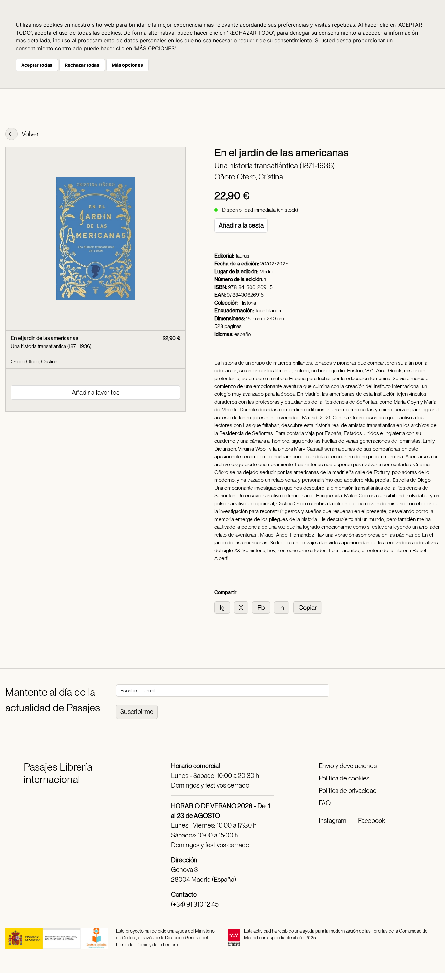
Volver (30, 134)
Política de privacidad (348, 790)
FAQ (325, 803)
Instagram (332, 820)
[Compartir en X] (243, 607)
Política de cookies (344, 778)
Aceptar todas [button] (36, 65)
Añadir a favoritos (95, 392)
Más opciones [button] (127, 65)
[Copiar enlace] (309, 607)
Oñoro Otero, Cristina (248, 176)
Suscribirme (136, 712)
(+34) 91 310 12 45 (195, 904)
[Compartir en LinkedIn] (283, 607)
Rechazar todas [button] (82, 65)
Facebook (371, 820)
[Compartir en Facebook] (263, 607)
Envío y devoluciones (348, 766)
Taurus (242, 256)
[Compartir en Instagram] (224, 607)
